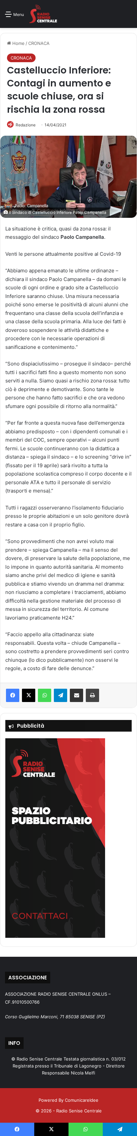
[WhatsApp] (44, 695)
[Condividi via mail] (76, 695)
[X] (28, 695)
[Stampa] (92, 695)
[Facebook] (12, 695)
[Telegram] (60, 695)
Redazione (26, 124)
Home (18, 43)
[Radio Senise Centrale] (43, 14)
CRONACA (39, 43)
